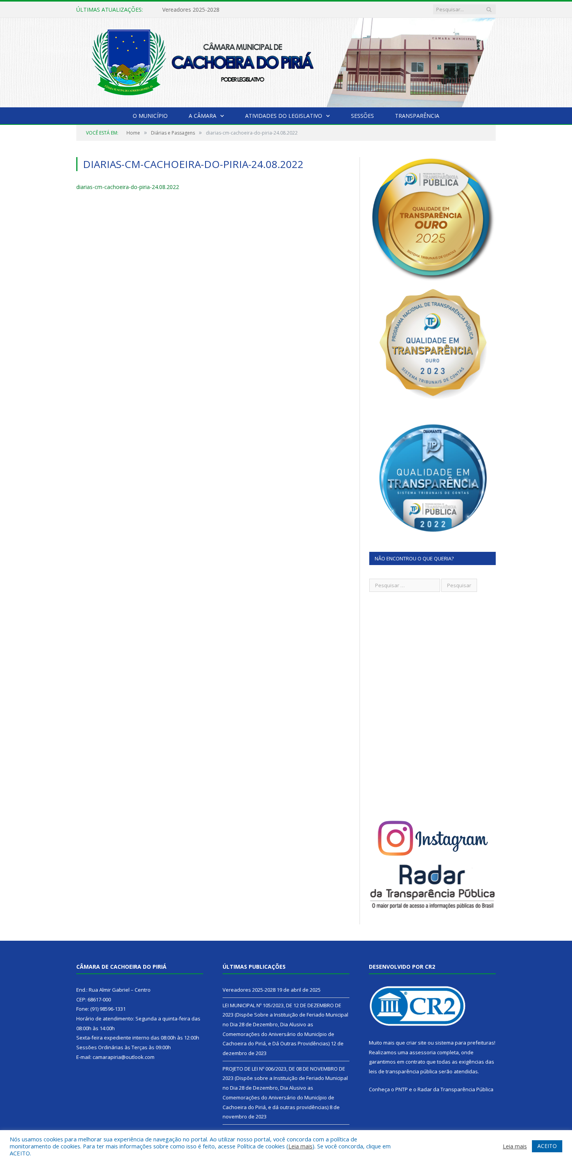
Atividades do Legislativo (283, 115)
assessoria (422, 1052)
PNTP (401, 1089)
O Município (150, 115)
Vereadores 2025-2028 (249, 989)
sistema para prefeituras (464, 1042)
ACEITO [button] (547, 1146)
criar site (416, 1042)
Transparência (417, 115)
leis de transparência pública (403, 1071)
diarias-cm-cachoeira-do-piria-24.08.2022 (127, 187)
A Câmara (202, 115)
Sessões (362, 115)
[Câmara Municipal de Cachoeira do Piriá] (286, 61)
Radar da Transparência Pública (455, 1089)
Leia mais (300, 1146)
